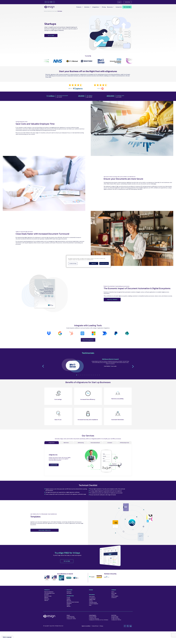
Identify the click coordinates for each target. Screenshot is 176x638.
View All (46, 600)
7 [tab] (89, 375)
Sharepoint (69, 603)
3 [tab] (80, 375)
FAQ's (90, 605)
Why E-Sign (113, 593)
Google (68, 597)
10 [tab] (95, 375)
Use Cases (54, 11)
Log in (119, 2)
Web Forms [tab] (66, 442)
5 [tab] (85, 375)
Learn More (53, 465)
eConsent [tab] (109, 442)
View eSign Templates (44, 530)
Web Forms (46, 599)
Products (78, 7)
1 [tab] (76, 375)
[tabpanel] (88, 366)
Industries (69, 592)
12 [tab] (99, 375)
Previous (43, 366)
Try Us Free (51, 35)
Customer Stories (93, 602)
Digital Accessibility (86, 626)
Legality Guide (92, 599)
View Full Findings (112, 299)
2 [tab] (78, 375)
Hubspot (68, 599)
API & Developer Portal (49, 593)
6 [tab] (87, 375)
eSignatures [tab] (52, 442)
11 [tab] (97, 375)
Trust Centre (92, 596)
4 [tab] (83, 375)
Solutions (86, 7)
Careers (113, 594)
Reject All (94, 263)
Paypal (68, 605)
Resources (110, 7)
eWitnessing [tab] (81, 442)
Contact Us (119, 7)
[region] (88, 261)
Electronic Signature (48, 592)
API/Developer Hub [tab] (124, 442)
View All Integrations (88, 340)
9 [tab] (93, 375)
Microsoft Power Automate (73, 602)
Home (45, 11)
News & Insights (114, 596)
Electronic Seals (47, 596)
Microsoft (69, 600)
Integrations (95, 7)
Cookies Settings (72, 263)
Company (113, 590)
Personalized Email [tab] (95, 442)
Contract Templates (93, 603)
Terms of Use (95, 626)
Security (91, 601)
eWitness (46, 597)
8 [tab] (91, 375)
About (112, 592)
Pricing (104, 7)
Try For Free (127, 2)
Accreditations (92, 598)
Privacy (101, 626)
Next (132, 366)
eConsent (46, 594)
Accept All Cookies (104, 263)
